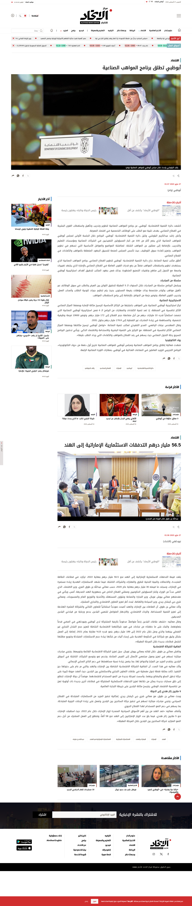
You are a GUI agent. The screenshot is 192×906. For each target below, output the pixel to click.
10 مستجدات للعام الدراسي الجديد (80, 789)
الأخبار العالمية (155, 30)
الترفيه (110, 30)
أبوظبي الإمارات (156, 1)
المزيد (65, 30)
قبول (94, 901)
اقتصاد (143, 30)
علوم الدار (168, 30)
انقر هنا (130, 901)
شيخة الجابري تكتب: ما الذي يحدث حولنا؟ (78, 418)
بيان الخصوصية (79, 849)
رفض (86, 901)
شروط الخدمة (80, 854)
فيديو (81, 30)
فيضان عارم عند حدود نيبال (125, 789)
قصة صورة (106, 854)
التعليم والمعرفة (97, 30)
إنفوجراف (106, 849)
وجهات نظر (121, 30)
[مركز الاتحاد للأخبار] (96, 15)
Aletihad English (54, 840)
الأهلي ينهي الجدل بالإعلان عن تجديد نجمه (121, 419)
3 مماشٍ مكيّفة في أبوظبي (167, 418)
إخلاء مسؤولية (55, 835)
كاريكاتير (82, 835)
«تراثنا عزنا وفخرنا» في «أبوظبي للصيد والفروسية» (162, 790)
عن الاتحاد (81, 845)
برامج (73, 30)
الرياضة (132, 30)
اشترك (42, 814)
